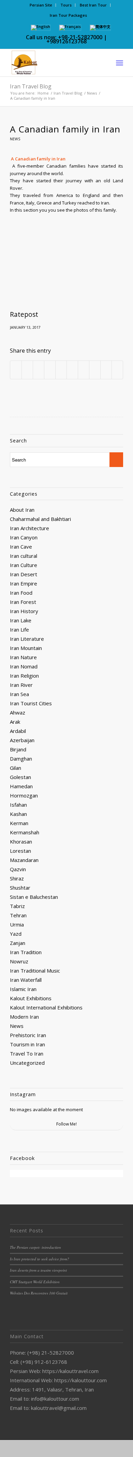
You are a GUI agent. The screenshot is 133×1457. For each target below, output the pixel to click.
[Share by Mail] (106, 370)
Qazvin (18, 869)
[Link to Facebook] (25, 1448)
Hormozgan (24, 795)
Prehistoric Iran (28, 1035)
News (15, 139)
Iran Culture (23, 565)
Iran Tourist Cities (31, 703)
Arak (15, 721)
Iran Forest (23, 601)
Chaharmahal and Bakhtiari (40, 518)
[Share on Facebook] (15, 370)
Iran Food (21, 592)
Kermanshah (24, 832)
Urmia (17, 924)
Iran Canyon (24, 537)
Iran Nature (23, 657)
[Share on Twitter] (27, 370)
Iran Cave (21, 546)
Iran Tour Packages (68, 15)
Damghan (21, 758)
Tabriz (17, 906)
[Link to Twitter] (46, 1448)
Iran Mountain (26, 648)
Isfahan (18, 804)
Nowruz (19, 961)
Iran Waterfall (26, 979)
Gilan (15, 767)
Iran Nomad (24, 666)
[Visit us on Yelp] (117, 370)
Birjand (18, 749)
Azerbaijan (22, 740)
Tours (66, 5)
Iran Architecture (29, 528)
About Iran (22, 509)
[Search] (104, 62)
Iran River (21, 684)
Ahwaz (17, 712)
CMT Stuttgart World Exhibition (35, 1281)
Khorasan (21, 841)
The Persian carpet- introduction (35, 1247)
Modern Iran (24, 1016)
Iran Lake (20, 620)
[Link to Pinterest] (66, 1448)
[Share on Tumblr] (72, 370)
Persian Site (41, 5)
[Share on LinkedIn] (61, 370)
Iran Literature (27, 638)
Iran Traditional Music (35, 970)
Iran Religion (24, 675)
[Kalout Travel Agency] (55, 62)
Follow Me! (66, 1124)
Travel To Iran (26, 1053)
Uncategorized (27, 1062)
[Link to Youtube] (76, 1448)
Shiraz (17, 878)
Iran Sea (19, 694)
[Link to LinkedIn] (35, 1448)
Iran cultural (23, 555)
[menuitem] (41, 5)
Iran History (24, 611)
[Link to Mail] (117, 1448)
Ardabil (18, 730)
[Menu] (119, 63)
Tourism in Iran (27, 1044)
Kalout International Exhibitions (46, 1007)
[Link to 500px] (97, 1448)
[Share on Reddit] (94, 370)
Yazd (15, 933)
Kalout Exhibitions (30, 998)
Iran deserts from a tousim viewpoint (38, 1270)
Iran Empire (23, 583)
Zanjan (17, 942)
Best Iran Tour (93, 5)
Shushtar (20, 887)
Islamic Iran (23, 989)
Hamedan (21, 786)
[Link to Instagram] (56, 1448)
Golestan (20, 777)
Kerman (19, 823)
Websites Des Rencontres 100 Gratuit (39, 1293)
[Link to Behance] (107, 1448)
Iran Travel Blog (30, 86)
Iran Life (19, 629)
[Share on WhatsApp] (38, 370)
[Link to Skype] (87, 1448)
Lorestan (20, 850)
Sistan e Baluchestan (34, 896)
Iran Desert (23, 574)
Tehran (18, 915)
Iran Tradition (26, 952)
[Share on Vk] (83, 370)
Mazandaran (24, 860)
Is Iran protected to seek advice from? (39, 1258)
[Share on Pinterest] (49, 370)
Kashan (18, 813)
